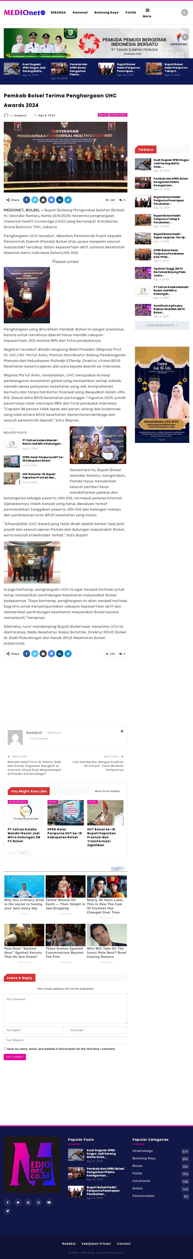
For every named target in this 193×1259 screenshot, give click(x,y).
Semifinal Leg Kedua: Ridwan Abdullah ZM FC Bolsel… (169, 309)
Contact (124, 1244)
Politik (131, 12)
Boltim (137, 1188)
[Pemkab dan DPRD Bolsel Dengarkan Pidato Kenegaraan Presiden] (59, 69)
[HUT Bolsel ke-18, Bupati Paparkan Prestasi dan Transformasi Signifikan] (12, 478)
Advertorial (118, 114)
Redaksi (69, 1244)
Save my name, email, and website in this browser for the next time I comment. (61, 1049)
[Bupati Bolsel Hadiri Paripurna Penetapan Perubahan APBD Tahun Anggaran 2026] (106, 69)
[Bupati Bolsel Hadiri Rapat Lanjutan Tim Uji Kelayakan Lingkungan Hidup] (143, 238)
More (147, 16)
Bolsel (103, 114)
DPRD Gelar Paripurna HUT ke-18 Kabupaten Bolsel (43, 458)
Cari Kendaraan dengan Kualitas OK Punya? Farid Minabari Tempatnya (98, 766)
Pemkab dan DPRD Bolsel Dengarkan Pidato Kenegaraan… (171, 182)
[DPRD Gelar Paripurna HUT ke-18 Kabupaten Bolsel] (12, 462)
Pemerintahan (143, 1196)
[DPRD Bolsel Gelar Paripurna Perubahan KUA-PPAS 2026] (143, 255)
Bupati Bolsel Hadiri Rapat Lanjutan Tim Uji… (170, 235)
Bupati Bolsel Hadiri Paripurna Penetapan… (128, 67)
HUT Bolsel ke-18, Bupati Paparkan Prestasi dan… (39, 475)
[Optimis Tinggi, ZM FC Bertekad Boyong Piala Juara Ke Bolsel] (143, 273)
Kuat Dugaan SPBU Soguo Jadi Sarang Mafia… (33, 67)
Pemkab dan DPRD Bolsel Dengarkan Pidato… (78, 69)
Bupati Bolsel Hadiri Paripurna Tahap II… (176, 67)
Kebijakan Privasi (96, 1244)
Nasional (80, 12)
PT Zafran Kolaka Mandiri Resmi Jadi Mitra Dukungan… (42, 442)
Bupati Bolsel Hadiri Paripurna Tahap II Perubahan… (167, 219)
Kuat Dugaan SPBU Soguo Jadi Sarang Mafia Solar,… (171, 163)
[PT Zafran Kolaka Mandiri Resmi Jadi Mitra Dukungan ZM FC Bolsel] (12, 445)
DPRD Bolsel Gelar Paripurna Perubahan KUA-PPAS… (169, 253)
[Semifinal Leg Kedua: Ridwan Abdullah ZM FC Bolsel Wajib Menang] (143, 310)
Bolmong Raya (107, 12)
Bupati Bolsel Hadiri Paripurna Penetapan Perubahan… (169, 200)
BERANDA (58, 12)
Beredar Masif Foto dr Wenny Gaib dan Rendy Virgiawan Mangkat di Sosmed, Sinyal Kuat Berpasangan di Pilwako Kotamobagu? (34, 768)
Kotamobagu (142, 1151)
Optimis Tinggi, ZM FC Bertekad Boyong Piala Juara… (169, 272)
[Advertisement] (65, 692)
